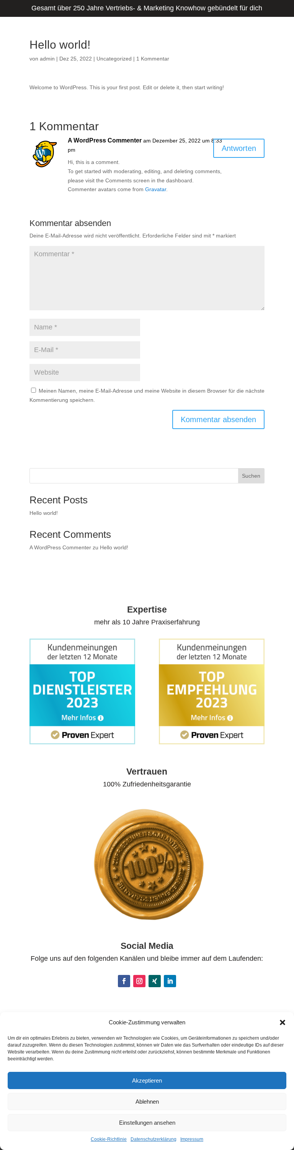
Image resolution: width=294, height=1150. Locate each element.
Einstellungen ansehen (147, 1122)
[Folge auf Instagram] (139, 981)
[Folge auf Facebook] (124, 981)
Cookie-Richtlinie (109, 1139)
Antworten (239, 148)
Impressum (191, 1139)
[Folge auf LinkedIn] (170, 981)
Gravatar (155, 189)
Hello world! (43, 513)
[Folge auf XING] (155, 981)
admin (47, 59)
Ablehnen (147, 1101)
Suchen (251, 476)
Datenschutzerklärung (153, 1139)
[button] (282, 1022)
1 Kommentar (152, 59)
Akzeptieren (147, 1080)
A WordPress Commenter (105, 140)
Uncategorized (114, 59)
